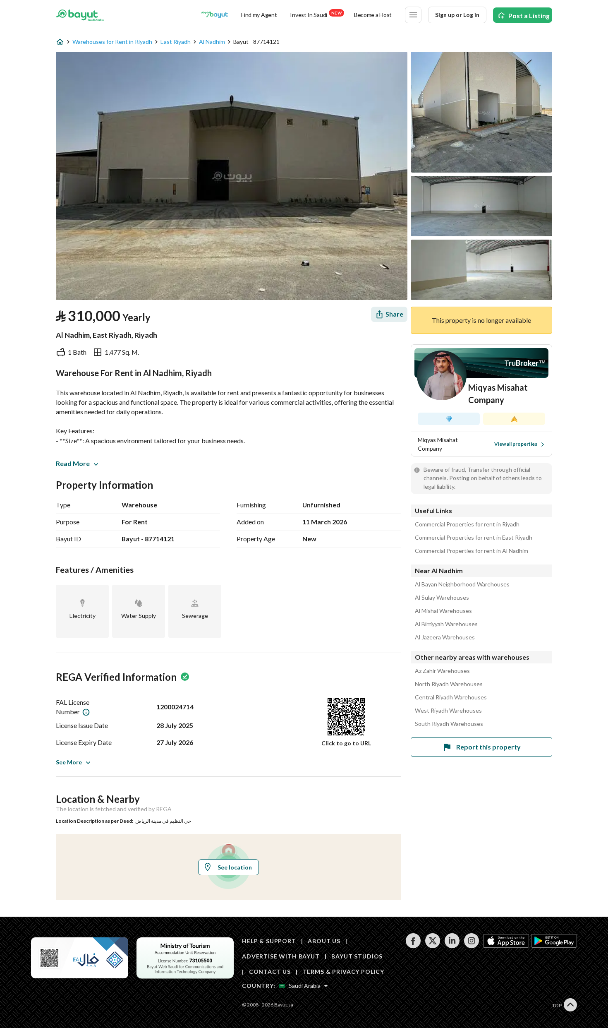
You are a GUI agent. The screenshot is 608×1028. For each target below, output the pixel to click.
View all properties (515, 444)
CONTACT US (270, 971)
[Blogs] (215, 15)
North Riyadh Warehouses (449, 684)
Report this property (488, 747)
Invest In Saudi (315, 14)
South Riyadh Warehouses (449, 724)
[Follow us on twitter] (432, 945)
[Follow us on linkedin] (452, 945)
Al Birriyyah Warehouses (446, 624)
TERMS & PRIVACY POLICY (343, 971)
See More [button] (69, 762)
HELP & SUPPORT (269, 940)
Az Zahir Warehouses (442, 671)
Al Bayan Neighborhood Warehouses (462, 584)
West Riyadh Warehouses (448, 710)
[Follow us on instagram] (471, 945)
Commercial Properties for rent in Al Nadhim (471, 551)
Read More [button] (73, 463)
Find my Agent (259, 14)
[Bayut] (80, 15)
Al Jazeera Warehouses (445, 637)
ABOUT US (324, 940)
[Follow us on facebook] (413, 945)
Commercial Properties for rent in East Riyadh (473, 537)
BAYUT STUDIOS (357, 956)
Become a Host (373, 14)
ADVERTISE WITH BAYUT (281, 956)
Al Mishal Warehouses (443, 611)
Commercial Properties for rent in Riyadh (467, 524)
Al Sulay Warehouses (442, 597)
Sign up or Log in (457, 14)
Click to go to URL (346, 743)
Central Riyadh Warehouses (451, 697)
